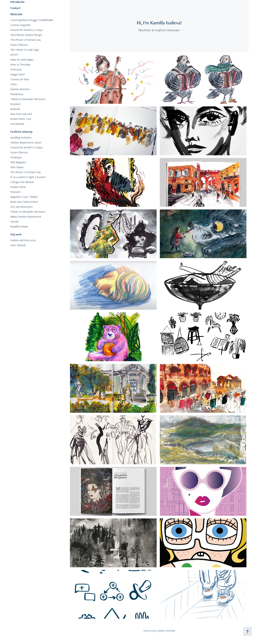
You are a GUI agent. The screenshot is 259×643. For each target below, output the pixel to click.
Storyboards (17, 124)
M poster (15, 104)
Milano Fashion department (25, 216)
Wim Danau (16, 167)
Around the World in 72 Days (26, 30)
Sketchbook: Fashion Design (26, 35)
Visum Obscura (19, 45)
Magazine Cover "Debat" (24, 197)
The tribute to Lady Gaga (24, 50)
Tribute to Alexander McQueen (27, 99)
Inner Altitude (18, 245)
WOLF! (14, 54)
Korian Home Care (20, 119)
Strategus (16, 157)
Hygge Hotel (17, 74)
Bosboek (15, 109)
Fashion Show (18, 187)
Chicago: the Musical (22, 182)
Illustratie (16, 14)
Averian (14, 221)
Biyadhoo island (19, 226)
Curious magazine (20, 25)
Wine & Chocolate (20, 64)
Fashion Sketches (20, 89)
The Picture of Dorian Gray (25, 40)
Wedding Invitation (21, 137)
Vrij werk (16, 234)
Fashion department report (25, 142)
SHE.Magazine (18, 162)
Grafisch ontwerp (21, 132)
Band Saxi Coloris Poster (24, 202)
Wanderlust (16, 94)
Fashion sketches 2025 (23, 240)
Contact (15, 8)
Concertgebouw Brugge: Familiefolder (32, 20)
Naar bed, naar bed (21, 114)
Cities (13, 84)
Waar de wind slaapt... (22, 59)
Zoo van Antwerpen (21, 207)
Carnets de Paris (19, 79)
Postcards (16, 69)
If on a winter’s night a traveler (28, 177)
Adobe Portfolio (166, 631)
